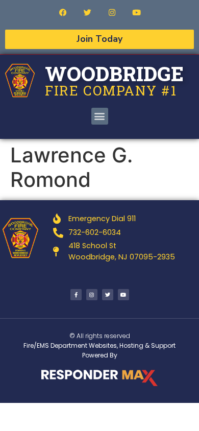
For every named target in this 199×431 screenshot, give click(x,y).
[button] (99, 116)
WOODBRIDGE (114, 73)
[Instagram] (112, 12)
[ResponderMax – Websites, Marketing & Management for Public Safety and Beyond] (99, 378)
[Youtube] (136, 12)
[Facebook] (63, 12)
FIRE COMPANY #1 (111, 90)
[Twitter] (87, 12)
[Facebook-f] (76, 294)
